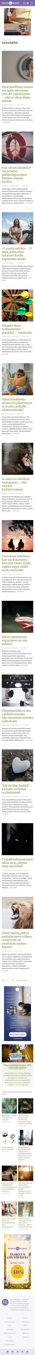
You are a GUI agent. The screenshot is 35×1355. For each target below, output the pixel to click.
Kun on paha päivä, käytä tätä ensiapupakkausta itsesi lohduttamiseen (9, 1223)
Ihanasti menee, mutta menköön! (8, 1148)
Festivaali (25, 1322)
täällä (28, 1310)
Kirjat (9, 1326)
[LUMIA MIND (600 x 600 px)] (17, 21)
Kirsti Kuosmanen (23, 1229)
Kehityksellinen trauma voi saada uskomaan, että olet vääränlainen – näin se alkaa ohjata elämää (17, 94)
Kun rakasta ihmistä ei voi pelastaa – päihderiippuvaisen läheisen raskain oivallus (16, 175)
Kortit (25, 1326)
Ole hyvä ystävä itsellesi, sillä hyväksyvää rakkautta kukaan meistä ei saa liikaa (25, 1120)
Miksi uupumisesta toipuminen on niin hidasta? (15, 640)
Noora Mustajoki (6, 1122)
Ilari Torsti (21, 1197)
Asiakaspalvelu (9, 1322)
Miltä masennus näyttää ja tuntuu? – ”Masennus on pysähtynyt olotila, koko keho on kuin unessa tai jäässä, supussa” (25, 1153)
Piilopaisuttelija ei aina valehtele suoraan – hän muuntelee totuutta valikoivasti (17, 716)
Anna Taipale (7, 574)
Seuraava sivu (22, 980)
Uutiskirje (9, 1329)
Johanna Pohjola (9, 493)
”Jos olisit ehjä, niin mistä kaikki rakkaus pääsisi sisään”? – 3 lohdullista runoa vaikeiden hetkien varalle (25, 1189)
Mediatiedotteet (10, 1333)
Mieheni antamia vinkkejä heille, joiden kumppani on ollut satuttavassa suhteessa (9, 1187)
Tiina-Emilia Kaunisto (10, 336)
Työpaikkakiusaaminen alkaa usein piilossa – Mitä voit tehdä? (17, 863)
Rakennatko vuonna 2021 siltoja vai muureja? (9, 1118)
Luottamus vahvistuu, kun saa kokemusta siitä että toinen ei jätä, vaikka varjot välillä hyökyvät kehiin (16, 563)
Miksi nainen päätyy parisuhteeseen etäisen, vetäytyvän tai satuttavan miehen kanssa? (17, 940)
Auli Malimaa (22, 1126)
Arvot (25, 1318)
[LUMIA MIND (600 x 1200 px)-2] (17, 1013)
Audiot (9, 1318)
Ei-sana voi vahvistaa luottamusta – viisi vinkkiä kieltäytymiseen (15, 484)
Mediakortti (25, 1329)
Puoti (10, 1337)
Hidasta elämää (10, 3)
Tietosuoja (10, 1341)
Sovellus (25, 1333)
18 (13, 980)
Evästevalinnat (9, 1345)
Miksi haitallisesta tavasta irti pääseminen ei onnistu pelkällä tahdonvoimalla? (17, 405)
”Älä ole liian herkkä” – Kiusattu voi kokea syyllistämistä (17, 789)
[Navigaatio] (32, 3)
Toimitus (20, 1161)
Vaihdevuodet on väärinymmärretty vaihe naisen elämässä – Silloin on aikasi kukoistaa (25, 1223)
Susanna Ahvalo (8, 105)
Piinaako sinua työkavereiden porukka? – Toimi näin (17, 329)
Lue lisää (6, 122)
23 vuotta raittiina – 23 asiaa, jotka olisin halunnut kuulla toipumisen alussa (17, 254)
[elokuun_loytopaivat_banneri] (17, 1261)
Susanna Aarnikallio (10, 186)
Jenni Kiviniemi (6, 1193)
